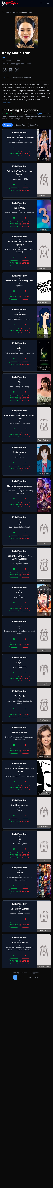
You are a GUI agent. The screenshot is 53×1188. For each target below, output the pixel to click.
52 (30, 977)
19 (14, 358)
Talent (15, 12)
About (6, 77)
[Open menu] (48, 3)
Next (36, 977)
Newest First (20, 125)
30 (14, 148)
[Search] (41, 3)
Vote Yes (14, 153)
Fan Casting (6, 12)
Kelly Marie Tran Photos (22, 77)
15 (14, 462)
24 (14, 184)
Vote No (25, 153)
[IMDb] (10, 69)
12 (14, 532)
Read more (6, 103)
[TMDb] (16, 69)
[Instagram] (4, 69)
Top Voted (7, 125)
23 (14, 218)
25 (14, 429)
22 (14, 291)
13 (14, 569)
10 (25, 429)
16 (14, 815)
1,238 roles (41, 114)
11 (14, 782)
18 (14, 499)
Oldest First (33, 125)
